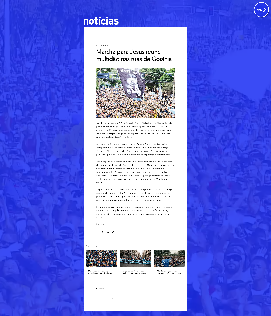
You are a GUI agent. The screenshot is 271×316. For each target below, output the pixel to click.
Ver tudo (182, 246)
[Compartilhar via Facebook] (97, 232)
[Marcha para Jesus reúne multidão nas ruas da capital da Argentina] (135, 258)
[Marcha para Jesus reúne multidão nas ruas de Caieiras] (101, 258)
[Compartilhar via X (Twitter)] (103, 232)
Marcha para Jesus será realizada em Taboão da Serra (169, 272)
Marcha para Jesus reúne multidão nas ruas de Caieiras (100, 272)
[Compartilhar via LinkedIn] (108, 232)
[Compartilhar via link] (113, 232)
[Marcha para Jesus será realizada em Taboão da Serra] (169, 258)
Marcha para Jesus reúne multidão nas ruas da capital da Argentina (134, 272)
